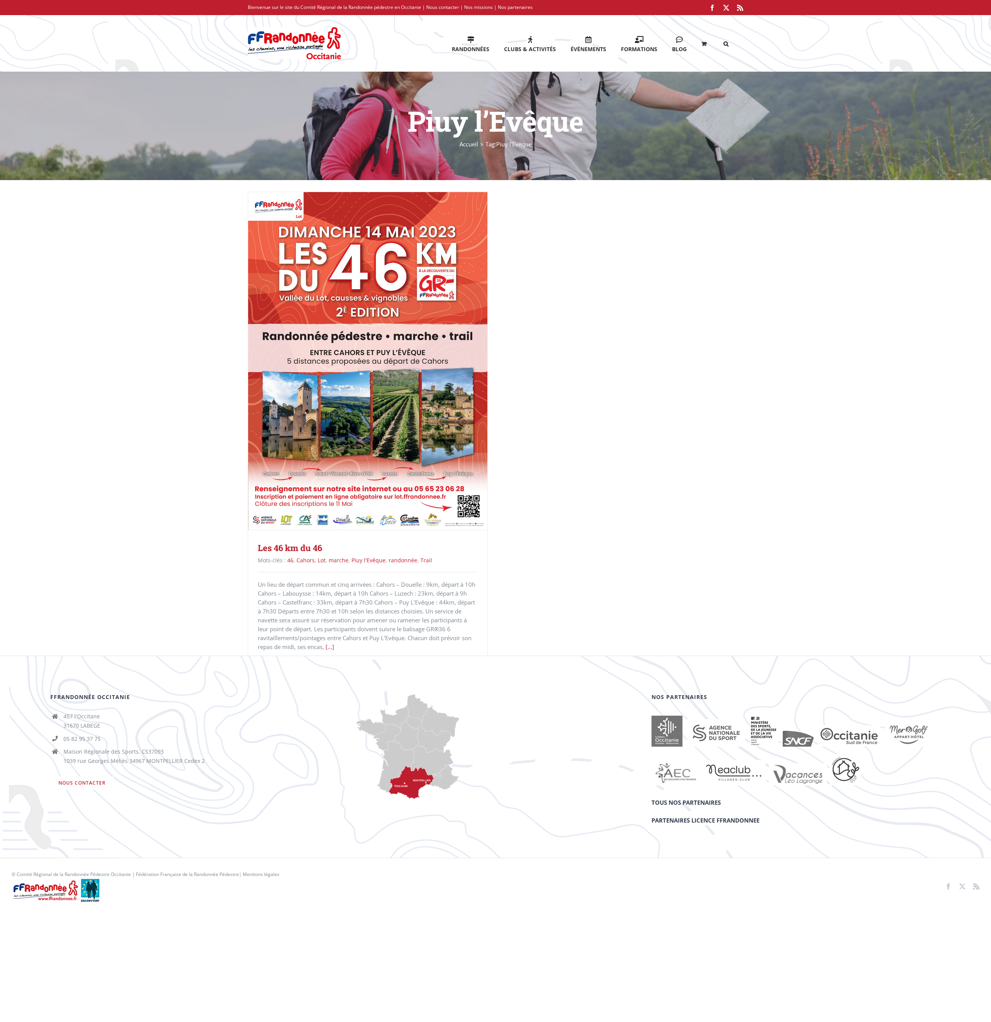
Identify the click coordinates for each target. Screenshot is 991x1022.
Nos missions (478, 7)
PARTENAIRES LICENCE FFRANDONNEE (706, 820)
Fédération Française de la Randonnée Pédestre (187, 874)
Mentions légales (261, 874)
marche (338, 560)
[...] (330, 647)
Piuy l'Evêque (368, 560)
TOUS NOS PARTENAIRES (686, 802)
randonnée (403, 560)
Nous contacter (442, 7)
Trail (426, 560)
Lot (322, 560)
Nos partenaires (515, 7)
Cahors (306, 560)
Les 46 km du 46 (356, 360)
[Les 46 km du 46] (367, 361)
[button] (726, 43)
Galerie (379, 360)
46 (290, 560)
